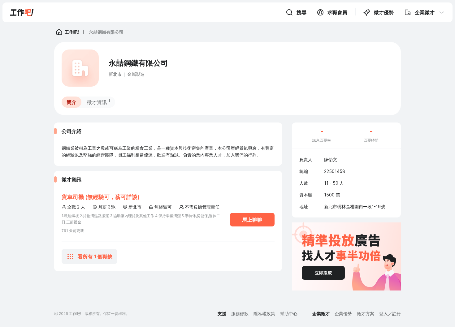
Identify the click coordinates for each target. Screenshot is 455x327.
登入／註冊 (390, 313)
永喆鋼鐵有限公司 (106, 32)
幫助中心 (288, 313)
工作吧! (72, 32)
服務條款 (240, 313)
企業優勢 (343, 313)
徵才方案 (365, 313)
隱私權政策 (264, 313)
